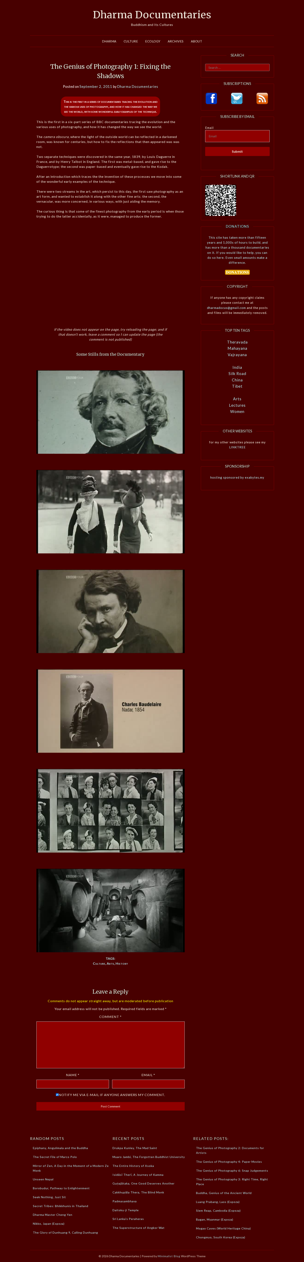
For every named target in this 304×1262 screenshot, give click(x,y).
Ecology (152, 41)
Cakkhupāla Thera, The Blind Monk (138, 1192)
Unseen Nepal (43, 1179)
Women (237, 411)
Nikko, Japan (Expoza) (49, 1223)
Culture (131, 41)
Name (72, 1075)
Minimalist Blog (169, 1256)
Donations (237, 226)
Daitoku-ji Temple (126, 1210)
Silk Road (237, 373)
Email (148, 1075)
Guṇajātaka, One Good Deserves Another (144, 1183)
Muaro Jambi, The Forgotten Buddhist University (149, 1157)
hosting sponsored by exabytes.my (237, 477)
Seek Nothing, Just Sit (49, 1197)
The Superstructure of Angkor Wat (139, 1227)
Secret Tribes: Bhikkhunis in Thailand (60, 1206)
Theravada (237, 342)
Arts (110, 963)
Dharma (109, 41)
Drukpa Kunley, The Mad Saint (135, 1148)
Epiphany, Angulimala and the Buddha (60, 1148)
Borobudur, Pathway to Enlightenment (61, 1188)
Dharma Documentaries (152, 14)
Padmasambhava (125, 1201)
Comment (110, 1017)
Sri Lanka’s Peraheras (128, 1219)
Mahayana (237, 348)
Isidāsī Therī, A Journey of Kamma (138, 1174)
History (122, 963)
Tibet (237, 386)
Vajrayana (237, 354)
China (237, 380)
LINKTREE (237, 447)
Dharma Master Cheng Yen (52, 1214)
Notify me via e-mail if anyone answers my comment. (112, 1095)
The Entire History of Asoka (133, 1166)
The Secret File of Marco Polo (55, 1157)
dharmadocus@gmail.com (226, 308)
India (237, 367)
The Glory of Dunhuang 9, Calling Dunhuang (65, 1232)
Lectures (237, 405)
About (196, 41)
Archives (176, 41)
